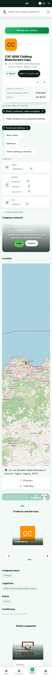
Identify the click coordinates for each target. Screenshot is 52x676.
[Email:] (31, 168)
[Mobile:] (28, 181)
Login (19, 243)
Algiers (12, 74)
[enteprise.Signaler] (38, 82)
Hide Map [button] (28, 486)
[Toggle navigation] (48, 12)
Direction (28, 480)
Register (32, 243)
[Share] (44, 82)
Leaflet (47, 465)
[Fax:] (27, 204)
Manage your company (27, 30)
